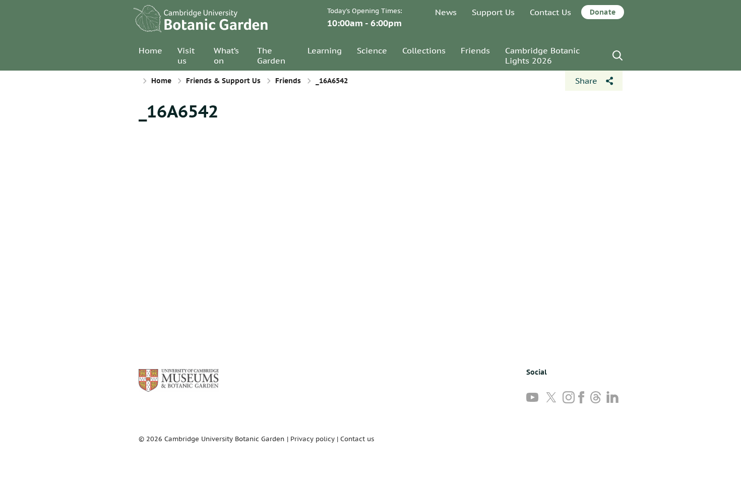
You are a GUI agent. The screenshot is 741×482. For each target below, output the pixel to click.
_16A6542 (178, 111)
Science (372, 50)
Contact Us (550, 12)
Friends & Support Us (223, 80)
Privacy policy (312, 439)
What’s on (226, 55)
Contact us (357, 439)
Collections (424, 50)
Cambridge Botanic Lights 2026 (542, 55)
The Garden (271, 55)
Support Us (493, 12)
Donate (602, 12)
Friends (475, 50)
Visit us (186, 55)
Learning (324, 50)
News (446, 12)
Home (150, 50)
